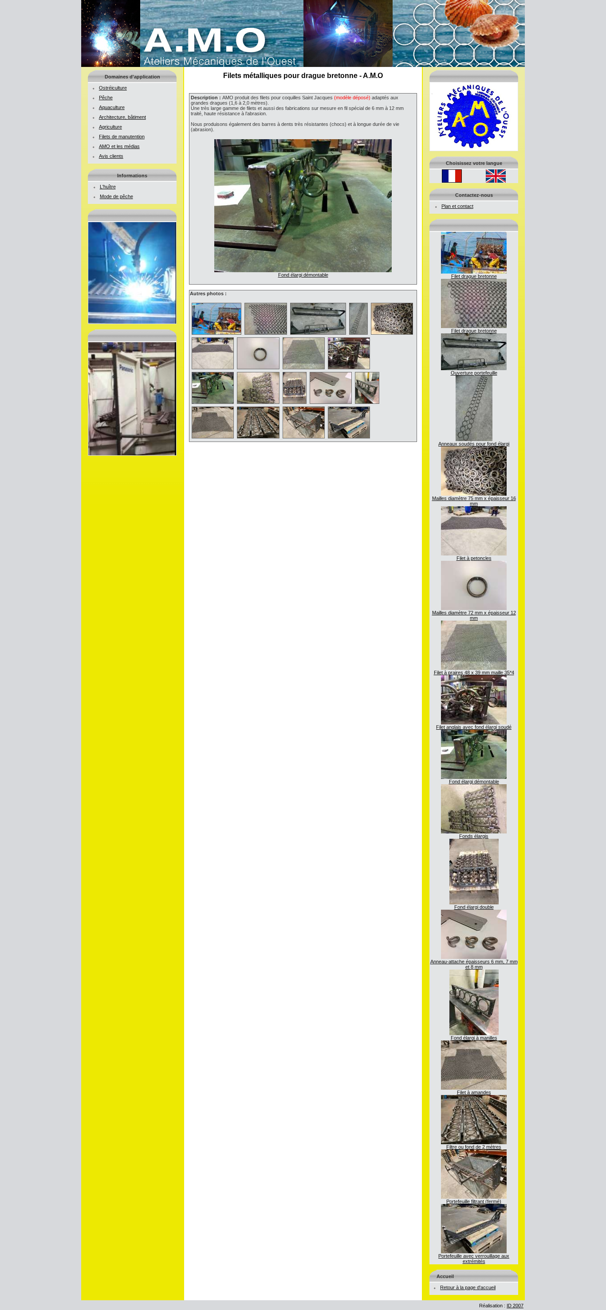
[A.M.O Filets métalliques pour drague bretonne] (303, 65)
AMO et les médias (119, 146)
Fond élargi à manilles (474, 1037)
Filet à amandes (474, 1092)
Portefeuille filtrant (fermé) (473, 1201)
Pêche (106, 97)
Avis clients (111, 156)
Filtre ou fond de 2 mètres (473, 1147)
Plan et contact (457, 206)
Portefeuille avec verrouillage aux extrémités (473, 1258)
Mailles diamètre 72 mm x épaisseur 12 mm (474, 615)
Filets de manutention (122, 136)
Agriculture (110, 126)
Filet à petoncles (474, 558)
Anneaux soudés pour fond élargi (473, 443)
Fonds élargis (473, 836)
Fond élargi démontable (474, 781)
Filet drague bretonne (474, 276)
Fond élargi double (474, 907)
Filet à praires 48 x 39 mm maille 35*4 (474, 672)
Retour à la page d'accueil (468, 1287)
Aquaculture (112, 107)
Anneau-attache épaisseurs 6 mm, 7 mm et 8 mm (474, 964)
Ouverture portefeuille (474, 372)
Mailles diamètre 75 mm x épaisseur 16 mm (474, 501)
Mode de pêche (116, 196)
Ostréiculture (113, 87)
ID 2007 (515, 1305)
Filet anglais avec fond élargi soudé (474, 727)
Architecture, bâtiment (122, 117)
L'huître (108, 186)
